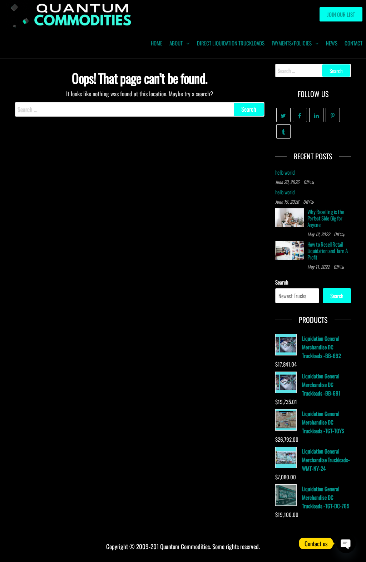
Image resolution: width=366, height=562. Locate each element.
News (331, 43)
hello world (285, 172)
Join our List (341, 14)
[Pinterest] (333, 115)
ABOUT (176, 43)
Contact (353, 43)
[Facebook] (300, 115)
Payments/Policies (292, 43)
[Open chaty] (346, 543)
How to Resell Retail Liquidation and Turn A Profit (327, 250)
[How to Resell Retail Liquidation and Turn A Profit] (289, 249)
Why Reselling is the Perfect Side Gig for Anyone (325, 218)
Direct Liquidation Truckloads (230, 43)
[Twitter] (283, 115)
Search (281, 282)
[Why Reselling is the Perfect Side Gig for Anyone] (289, 217)
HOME (156, 43)
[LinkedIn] (316, 115)
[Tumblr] (283, 131)
